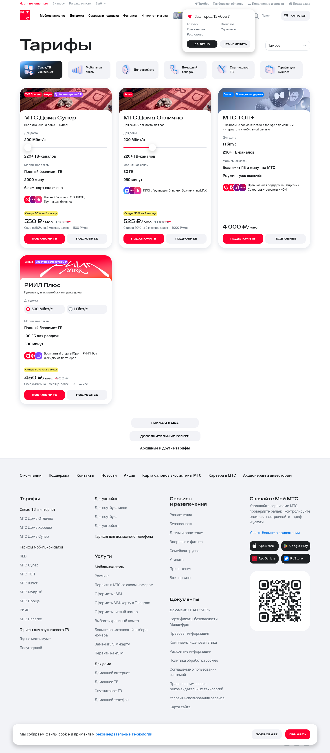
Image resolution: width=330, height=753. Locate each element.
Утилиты (177, 560)
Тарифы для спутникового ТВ (44, 630)
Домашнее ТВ (106, 682)
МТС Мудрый (31, 592)
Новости (109, 475)
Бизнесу (59, 3)
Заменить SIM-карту (112, 644)
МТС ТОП (27, 574)
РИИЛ (24, 610)
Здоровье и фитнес (186, 542)
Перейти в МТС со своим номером (124, 585)
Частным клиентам (34, 3)
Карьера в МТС (222, 475)
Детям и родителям (186, 533)
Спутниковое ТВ (108, 691)
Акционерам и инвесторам (267, 475)
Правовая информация (189, 633)
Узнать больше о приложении (275, 533)
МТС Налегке (31, 619)
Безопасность (181, 524)
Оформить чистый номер (116, 612)
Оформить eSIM (108, 594)
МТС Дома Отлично (36, 518)
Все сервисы (180, 578)
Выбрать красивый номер (117, 621)
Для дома (103, 664)
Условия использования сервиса (197, 698)
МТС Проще (30, 601)
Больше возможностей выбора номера (121, 632)
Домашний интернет (112, 673)
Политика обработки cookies (194, 660)
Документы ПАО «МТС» (190, 610)
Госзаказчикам (80, 3)
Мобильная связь (109, 567)
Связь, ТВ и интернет (37, 509)
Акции (129, 475)
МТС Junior (28, 583)
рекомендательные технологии (124, 734)
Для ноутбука (106, 517)
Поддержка (59, 475)
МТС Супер (29, 565)
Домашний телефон (112, 700)
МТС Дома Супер (34, 536)
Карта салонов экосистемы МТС (171, 475)
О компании (31, 475)
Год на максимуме (35, 639)
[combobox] (288, 45)
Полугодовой (31, 648)
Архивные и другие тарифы (165, 448)
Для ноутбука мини (111, 508)
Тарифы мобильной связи (41, 547)
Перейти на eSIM (109, 653)
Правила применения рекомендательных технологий (196, 686)
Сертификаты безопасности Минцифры (194, 621)
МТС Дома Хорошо (36, 527)
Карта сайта (180, 707)
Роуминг (102, 576)
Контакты (85, 475)
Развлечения (181, 515)
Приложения (180, 569)
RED (23, 556)
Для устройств (107, 499)
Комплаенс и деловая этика (193, 642)
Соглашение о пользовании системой (193, 672)
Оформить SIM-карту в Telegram (122, 603)
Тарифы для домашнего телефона (124, 536)
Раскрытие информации (190, 651)
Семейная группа (184, 551)
